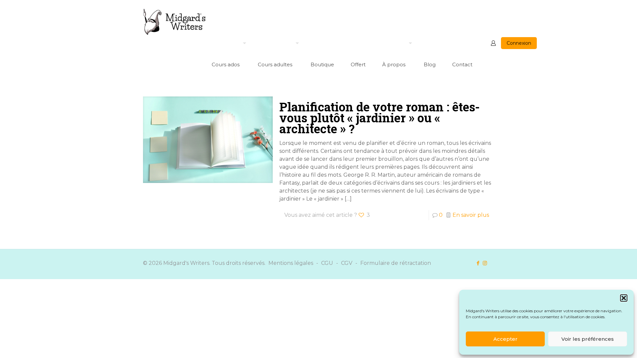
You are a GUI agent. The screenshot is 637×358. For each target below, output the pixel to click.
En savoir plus (471, 215)
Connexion (519, 43)
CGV (346, 263)
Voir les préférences (587, 339)
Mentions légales (290, 263)
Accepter (505, 339)
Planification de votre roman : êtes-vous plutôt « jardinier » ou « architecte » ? (379, 118)
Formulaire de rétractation (395, 263)
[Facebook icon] (477, 263)
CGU (327, 263)
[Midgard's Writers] (174, 21)
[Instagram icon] (484, 263)
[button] (623, 298)
